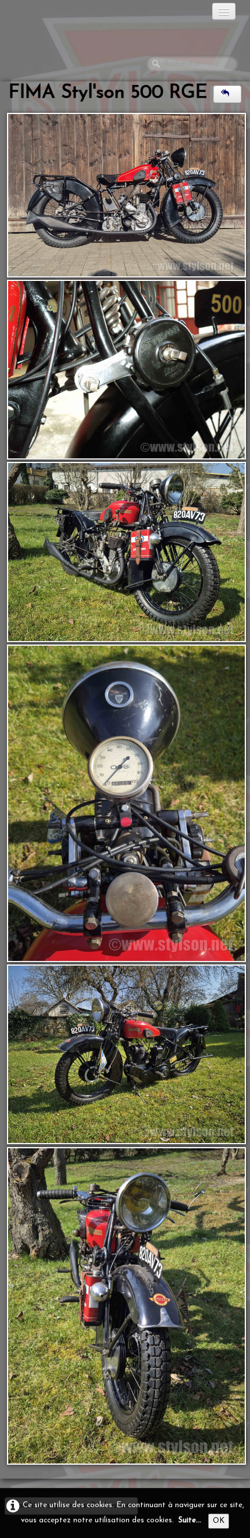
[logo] (55, 14)
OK (218, 1521)
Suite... (189, 1520)
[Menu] (223, 11)
